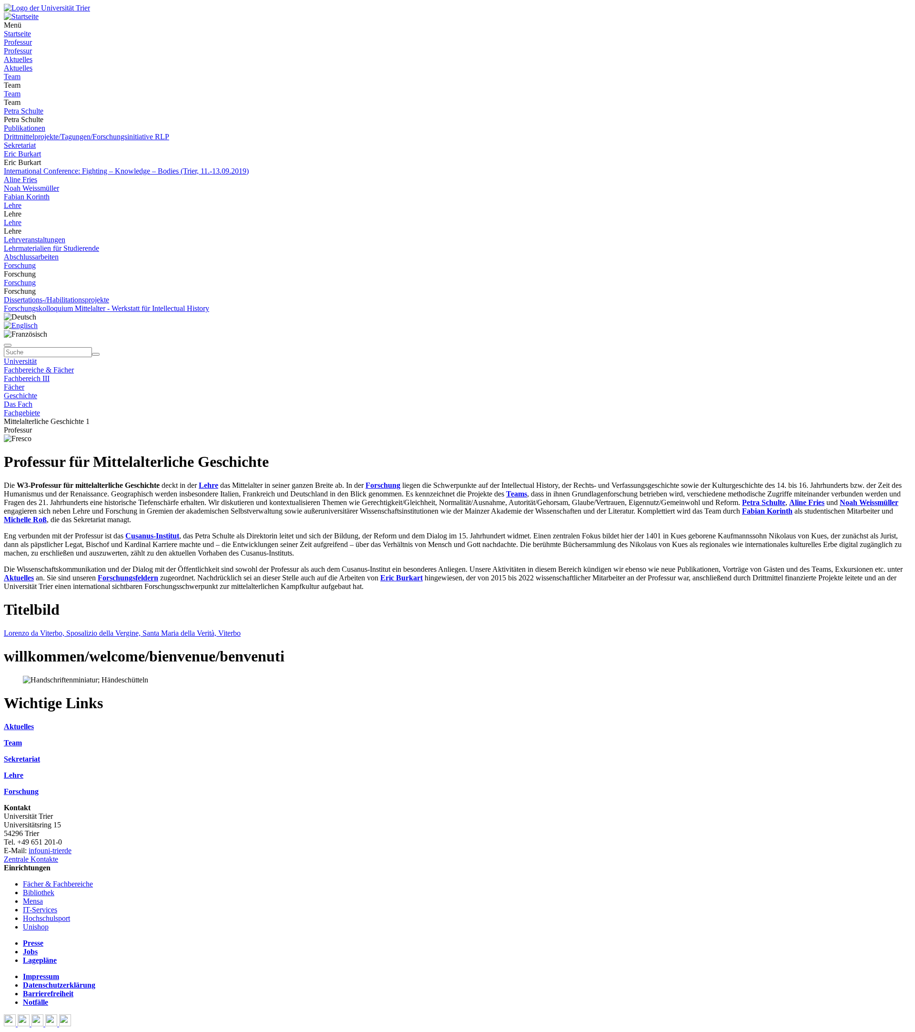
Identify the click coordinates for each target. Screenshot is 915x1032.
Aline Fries (20, 179)
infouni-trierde (50, 850)
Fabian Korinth (27, 197)
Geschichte (20, 396)
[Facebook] (11, 1024)
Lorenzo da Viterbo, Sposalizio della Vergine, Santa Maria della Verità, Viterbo (122, 633)
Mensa (33, 901)
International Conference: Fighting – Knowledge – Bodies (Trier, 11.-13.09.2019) (126, 171)
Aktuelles (18, 59)
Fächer (14, 387)
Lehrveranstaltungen (34, 240)
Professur (18, 42)
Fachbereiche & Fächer (39, 370)
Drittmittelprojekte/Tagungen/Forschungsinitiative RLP (86, 137)
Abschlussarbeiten (31, 257)
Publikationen (24, 128)
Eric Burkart (22, 154)
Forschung (20, 265)
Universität (20, 361)
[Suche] (7, 345)
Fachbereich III (27, 378)
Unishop (36, 927)
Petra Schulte (23, 111)
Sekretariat (20, 145)
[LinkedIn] (65, 1024)
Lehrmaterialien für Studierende (51, 248)
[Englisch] (21, 325)
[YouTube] (38, 1024)
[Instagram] (52, 1024)
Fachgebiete (22, 413)
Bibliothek (38, 892)
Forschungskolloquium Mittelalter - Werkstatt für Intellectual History (106, 308)
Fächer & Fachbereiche (58, 884)
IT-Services (40, 910)
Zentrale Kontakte (31, 859)
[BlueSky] (24, 1024)
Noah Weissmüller (31, 188)
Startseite (17, 34)
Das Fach (18, 404)
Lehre (12, 205)
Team (12, 76)
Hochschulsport (46, 918)
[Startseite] (47, 8)
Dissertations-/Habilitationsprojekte (56, 300)
